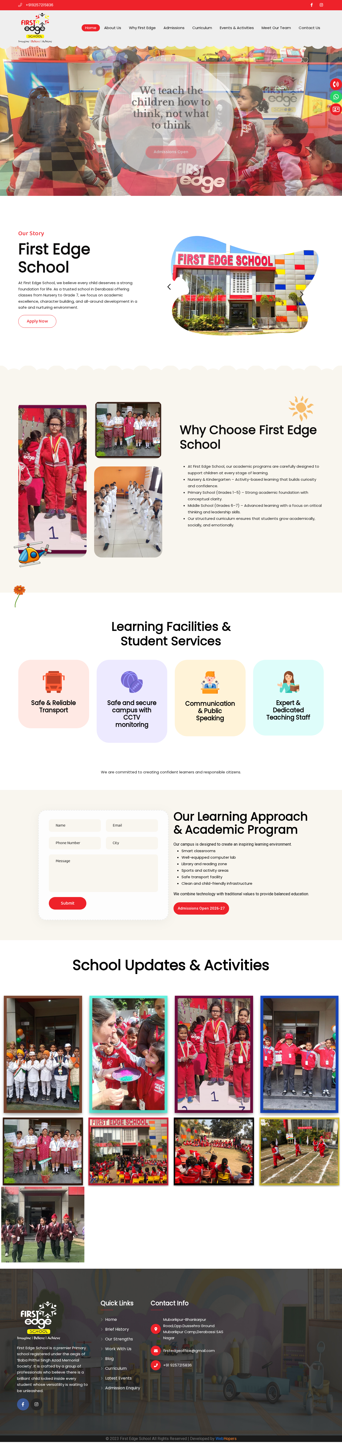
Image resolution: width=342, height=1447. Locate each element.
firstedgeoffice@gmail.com (189, 1350)
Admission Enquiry (122, 1388)
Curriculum (202, 27)
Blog (109, 1358)
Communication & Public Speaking (210, 710)
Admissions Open (171, 149)
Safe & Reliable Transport (53, 706)
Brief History (117, 1329)
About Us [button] (112, 27)
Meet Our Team (276, 27)
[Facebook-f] (23, 1404)
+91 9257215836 (177, 1365)
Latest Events (118, 1378)
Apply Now (37, 321)
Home (90, 27)
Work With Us (118, 1349)
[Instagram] (37, 1404)
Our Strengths (119, 1339)
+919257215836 (39, 5)
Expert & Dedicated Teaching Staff (288, 710)
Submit (68, 903)
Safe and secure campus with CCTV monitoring (131, 714)
